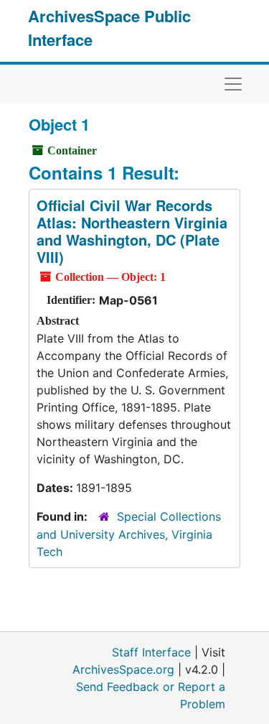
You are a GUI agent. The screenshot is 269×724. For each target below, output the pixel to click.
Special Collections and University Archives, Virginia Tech (129, 534)
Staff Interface (151, 652)
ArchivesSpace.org (123, 669)
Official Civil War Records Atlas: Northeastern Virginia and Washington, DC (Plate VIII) (132, 231)
